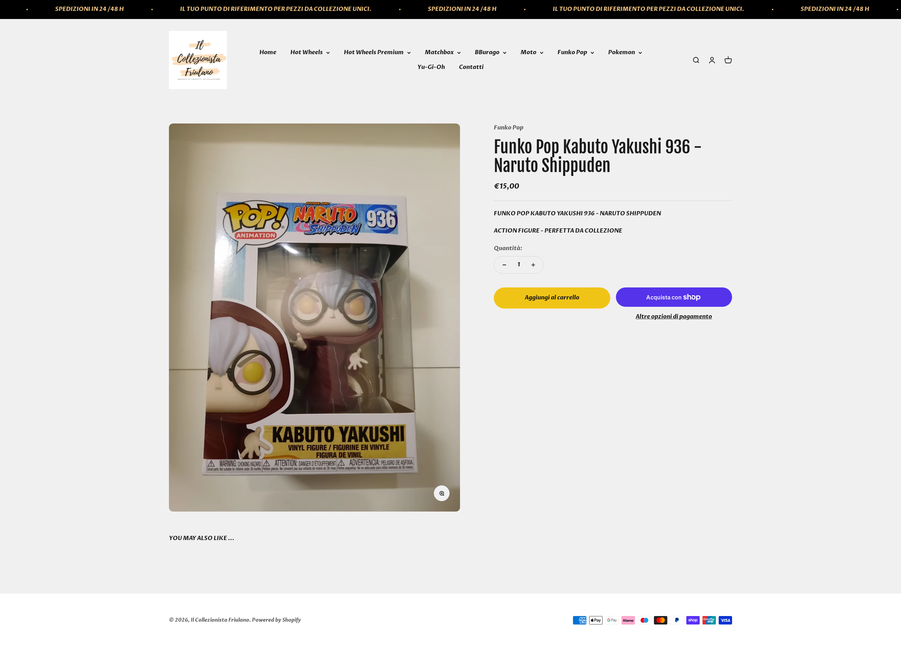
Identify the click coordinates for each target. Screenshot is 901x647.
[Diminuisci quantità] (504, 264)
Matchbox (439, 52)
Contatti (471, 67)
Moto (528, 52)
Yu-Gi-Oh (431, 67)
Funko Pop (572, 52)
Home (267, 52)
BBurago (487, 52)
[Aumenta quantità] (533, 264)
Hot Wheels (306, 52)
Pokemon (621, 52)
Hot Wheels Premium (374, 52)
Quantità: (508, 248)
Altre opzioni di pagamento (674, 317)
